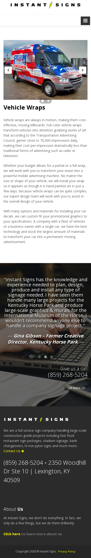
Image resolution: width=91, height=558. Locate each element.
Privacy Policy (66, 551)
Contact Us (12, 451)
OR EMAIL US (76, 388)
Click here (12, 533)
